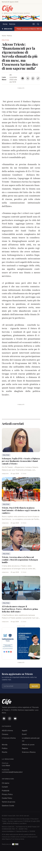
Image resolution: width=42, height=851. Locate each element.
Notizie (12, 24)
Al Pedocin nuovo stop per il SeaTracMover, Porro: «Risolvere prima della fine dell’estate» (20, 609)
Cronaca (5, 734)
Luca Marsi (4, 78)
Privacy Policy (7, 794)
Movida (4, 745)
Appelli (24, 730)
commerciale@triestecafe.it (12, 772)
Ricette (4, 752)
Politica (9, 36)
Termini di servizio (8, 802)
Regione (25, 748)
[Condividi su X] (28, 78)
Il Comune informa (9, 738)
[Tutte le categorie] (33, 24)
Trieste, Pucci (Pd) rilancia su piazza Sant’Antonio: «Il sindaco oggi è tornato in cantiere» (21, 510)
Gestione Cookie (8, 806)
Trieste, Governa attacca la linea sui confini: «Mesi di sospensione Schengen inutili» (20, 560)
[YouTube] (15, 718)
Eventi (24, 734)
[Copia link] (38, 78)
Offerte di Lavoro (28, 745)
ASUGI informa (7, 730)
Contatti (5, 787)
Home (5, 24)
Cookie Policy (7, 798)
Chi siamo (5, 783)
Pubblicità (5, 791)
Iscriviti (35, 686)
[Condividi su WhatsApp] (33, 78)
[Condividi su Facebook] (23, 78)
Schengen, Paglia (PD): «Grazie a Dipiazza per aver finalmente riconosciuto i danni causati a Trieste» (21, 461)
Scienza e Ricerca (28, 752)
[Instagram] (9, 718)
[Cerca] (38, 24)
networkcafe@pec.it (8, 831)
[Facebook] (4, 718)
